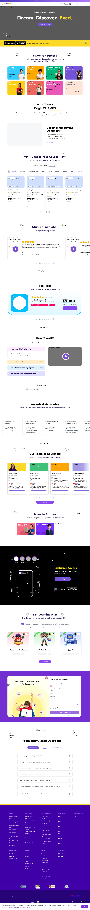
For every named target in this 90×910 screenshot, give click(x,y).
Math (75, 816)
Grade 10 (60, 838)
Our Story (27, 854)
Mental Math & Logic (64, 624)
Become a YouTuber (46, 839)
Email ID (51, 690)
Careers (27, 861)
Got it (84, 906)
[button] (53, 686)
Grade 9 (59, 836)
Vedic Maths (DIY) (45, 821)
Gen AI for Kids (12, 829)
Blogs (26, 868)
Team (26, 858)
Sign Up (62, 579)
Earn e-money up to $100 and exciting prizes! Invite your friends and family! (31, 1)
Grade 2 (59, 819)
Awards (27, 856)
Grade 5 (59, 826)
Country (51, 683)
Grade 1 (59, 816)
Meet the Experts (29, 863)
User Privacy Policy (45, 876)
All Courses (12, 845)
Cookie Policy (26, 907)
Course (51, 701)
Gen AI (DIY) (44, 823)
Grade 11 (60, 841)
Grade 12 (60, 843)
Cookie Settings (12, 907)
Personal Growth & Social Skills (48, 624)
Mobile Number (61, 683)
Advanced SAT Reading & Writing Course (29, 838)
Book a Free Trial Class (82, 3)
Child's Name (52, 696)
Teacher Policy (44, 878)
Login (73, 3)
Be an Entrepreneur (13, 854)
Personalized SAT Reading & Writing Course (29, 823)
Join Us (27, 866)
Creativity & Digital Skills (32, 624)
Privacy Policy (44, 862)
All (22, 624)
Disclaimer (44, 874)
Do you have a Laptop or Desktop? (56, 707)
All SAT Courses (29, 842)
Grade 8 (59, 833)
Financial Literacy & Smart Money (38, 628)
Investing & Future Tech (54, 628)
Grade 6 (59, 828)
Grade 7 (59, 831)
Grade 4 (59, 824)
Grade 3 (59, 821)
